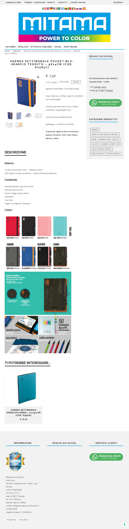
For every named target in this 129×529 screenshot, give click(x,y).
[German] (52, 8)
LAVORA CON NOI (78, 2)
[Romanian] (73, 8)
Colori (95, 144)
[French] (55, 8)
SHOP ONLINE (70, 47)
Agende (16, 51)
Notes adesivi (114, 154)
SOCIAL (58, 47)
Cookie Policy (23, 520)
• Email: (101, 90)
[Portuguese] (70, 8)
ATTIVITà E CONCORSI (41, 47)
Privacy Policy (11, 520)
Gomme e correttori (111, 144)
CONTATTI (62, 2)
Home (7, 51)
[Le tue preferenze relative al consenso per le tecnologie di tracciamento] (124, 524)
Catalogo (23, 47)
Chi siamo (10, 47)
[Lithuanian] (66, 8)
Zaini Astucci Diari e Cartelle (105, 134)
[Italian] (44, 8)
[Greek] (62, 8)
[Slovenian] (81, 8)
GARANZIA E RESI (13, 2)
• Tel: (97, 87)
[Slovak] (77, 8)
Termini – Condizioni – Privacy (39, 2)
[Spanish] (84, 8)
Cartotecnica (98, 154)
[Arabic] (59, 8)
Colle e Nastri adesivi (101, 149)
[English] (48, 8)
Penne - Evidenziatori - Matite (105, 139)
